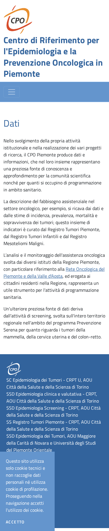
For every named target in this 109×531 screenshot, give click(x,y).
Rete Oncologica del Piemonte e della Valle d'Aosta (54, 273)
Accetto (15, 522)
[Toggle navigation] (11, 92)
